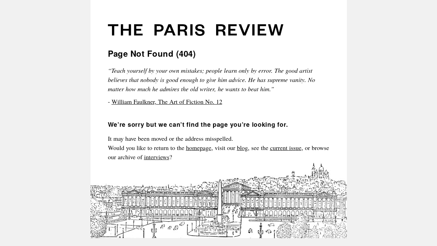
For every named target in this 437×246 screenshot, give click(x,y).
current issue (285, 148)
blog (242, 148)
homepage (198, 148)
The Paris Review (195, 32)
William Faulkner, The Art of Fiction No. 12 (167, 101)
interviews (156, 157)
